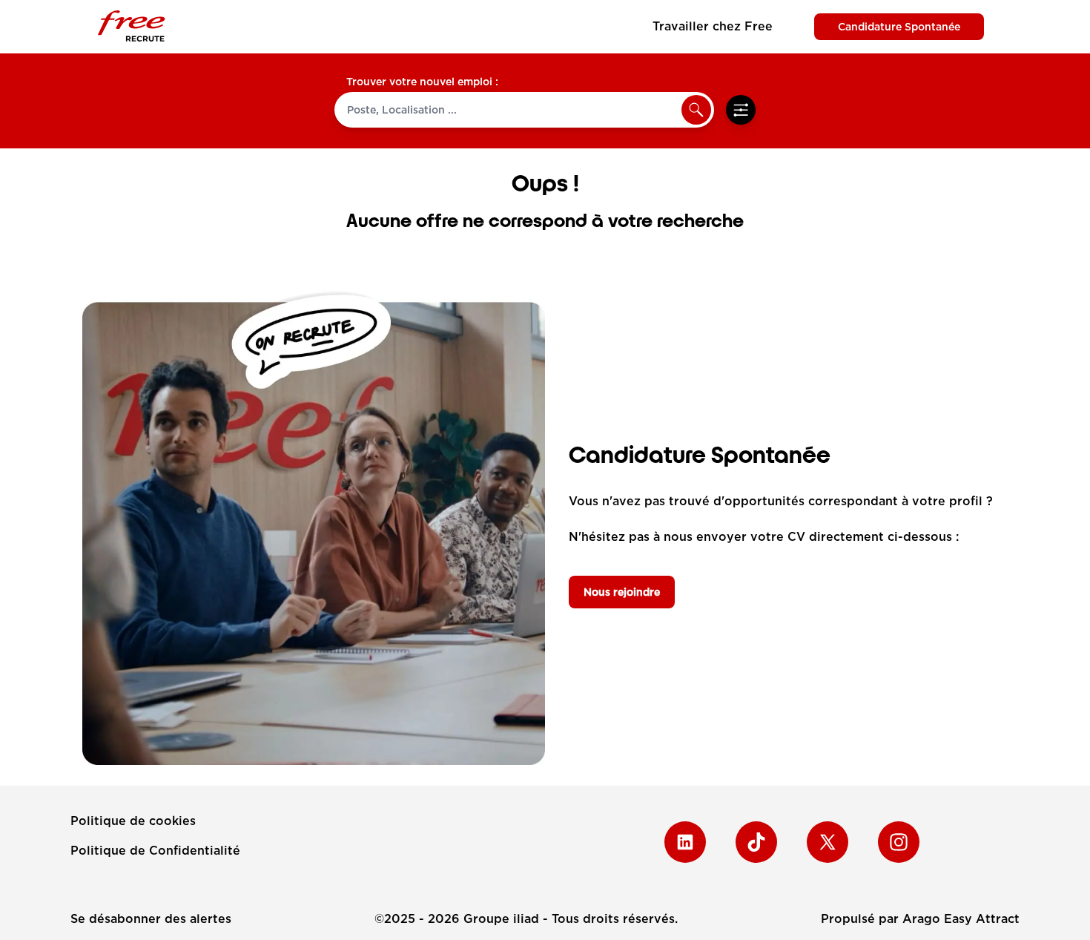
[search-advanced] (741, 110)
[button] (696, 110)
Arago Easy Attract (961, 919)
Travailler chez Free (713, 26)
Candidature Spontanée (899, 27)
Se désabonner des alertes (150, 919)
